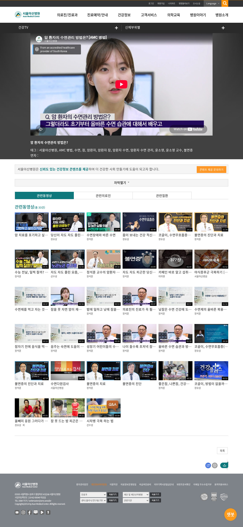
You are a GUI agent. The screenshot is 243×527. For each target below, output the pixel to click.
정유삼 (54, 239)
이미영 (162, 276)
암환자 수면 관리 (141, 150)
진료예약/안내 (97, 14)
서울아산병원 (48, 150)
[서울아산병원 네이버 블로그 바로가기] (35, 512)
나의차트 (171, 3)
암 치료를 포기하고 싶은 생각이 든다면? (42, 235)
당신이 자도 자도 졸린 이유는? (71, 235)
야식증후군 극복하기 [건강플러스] (217, 272)
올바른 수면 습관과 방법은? (177, 346)
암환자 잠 (104, 150)
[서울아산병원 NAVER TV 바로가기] (42, 512)
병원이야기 (198, 14)
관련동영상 (44, 195)
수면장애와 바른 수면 (101, 235)
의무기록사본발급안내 (164, 484)
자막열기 (120, 182)
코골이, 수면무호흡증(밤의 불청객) (218, 346)
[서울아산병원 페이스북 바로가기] (29, 512)
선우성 (54, 276)
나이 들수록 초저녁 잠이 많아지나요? (148, 346)
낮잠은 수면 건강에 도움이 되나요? (182, 309)
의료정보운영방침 (128, 484)
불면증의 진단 (132, 383)
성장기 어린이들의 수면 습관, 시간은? (112, 346)
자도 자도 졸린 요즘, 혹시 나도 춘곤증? (77, 272)
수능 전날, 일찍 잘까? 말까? (34, 272)
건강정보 (124, 14)
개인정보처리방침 (99, 484)
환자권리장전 (82, 484)
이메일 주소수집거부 (202, 484)
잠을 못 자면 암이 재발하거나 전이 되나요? (80, 309)
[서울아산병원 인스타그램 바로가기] (23, 512)
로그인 (151, 3)
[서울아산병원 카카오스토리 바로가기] (48, 512)
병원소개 (221, 14)
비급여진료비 (145, 484)
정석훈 (90, 239)
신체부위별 (132, 27)
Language (211, 3)
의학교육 (173, 14)
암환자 (91, 150)
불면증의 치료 (96, 383)
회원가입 (161, 3)
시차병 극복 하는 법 (100, 420)
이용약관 (114, 484)
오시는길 (196, 3)
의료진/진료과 (67, 14)
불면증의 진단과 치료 (208, 235)
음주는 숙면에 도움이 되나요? (71, 346)
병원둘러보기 (184, 3)
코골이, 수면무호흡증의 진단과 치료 (183, 235)
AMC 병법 (66, 150)
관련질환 (162, 195)
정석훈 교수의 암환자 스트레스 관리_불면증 (116, 272)
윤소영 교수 (174, 150)
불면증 (188, 150)
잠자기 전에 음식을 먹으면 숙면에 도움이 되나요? (48, 346)
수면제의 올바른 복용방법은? (214, 309)
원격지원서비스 (221, 484)
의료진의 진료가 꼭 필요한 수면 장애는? (150, 309)
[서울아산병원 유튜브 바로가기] (17, 512)
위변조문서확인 (183, 484)
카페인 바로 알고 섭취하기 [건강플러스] (186, 272)
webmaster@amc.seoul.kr (40, 500)
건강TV (23, 27)
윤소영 (159, 150)
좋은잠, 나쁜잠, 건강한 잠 (176, 383)
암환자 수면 (121, 150)
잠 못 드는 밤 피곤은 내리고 (69, 420)
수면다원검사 (60, 383)
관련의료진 (103, 195)
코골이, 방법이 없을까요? (211, 383)
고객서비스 (149, 14)
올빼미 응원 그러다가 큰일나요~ (37, 420)
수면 (77, 150)
